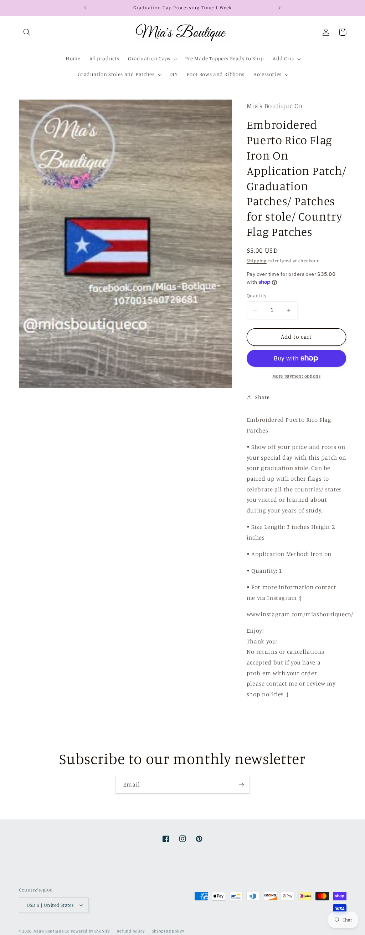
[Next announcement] (280, 8)
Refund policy (131, 931)
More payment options (296, 376)
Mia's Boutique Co (52, 931)
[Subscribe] (241, 784)
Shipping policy (168, 931)
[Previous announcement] (85, 8)
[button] (27, 32)
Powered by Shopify (90, 931)
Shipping (257, 260)
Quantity (256, 295)
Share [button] (262, 397)
